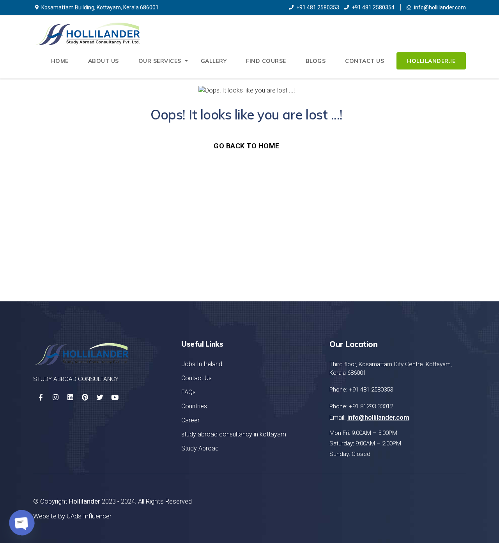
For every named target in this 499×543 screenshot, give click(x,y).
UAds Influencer (89, 516)
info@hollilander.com (440, 7)
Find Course (266, 60)
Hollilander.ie (431, 60)
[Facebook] (40, 397)
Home (60, 60)
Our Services (159, 60)
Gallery (214, 60)
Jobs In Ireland (201, 364)
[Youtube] (114, 397)
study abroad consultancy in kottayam (233, 434)
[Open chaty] (21, 522)
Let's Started (427, 246)
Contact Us (364, 60)
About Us (103, 60)
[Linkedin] (70, 397)
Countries (194, 406)
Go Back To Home (247, 146)
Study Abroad (200, 448)
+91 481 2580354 (373, 7)
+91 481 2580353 (317, 7)
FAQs (188, 392)
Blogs (316, 60)
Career (190, 420)
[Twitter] (99, 397)
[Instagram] (55, 397)
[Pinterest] (85, 397)
